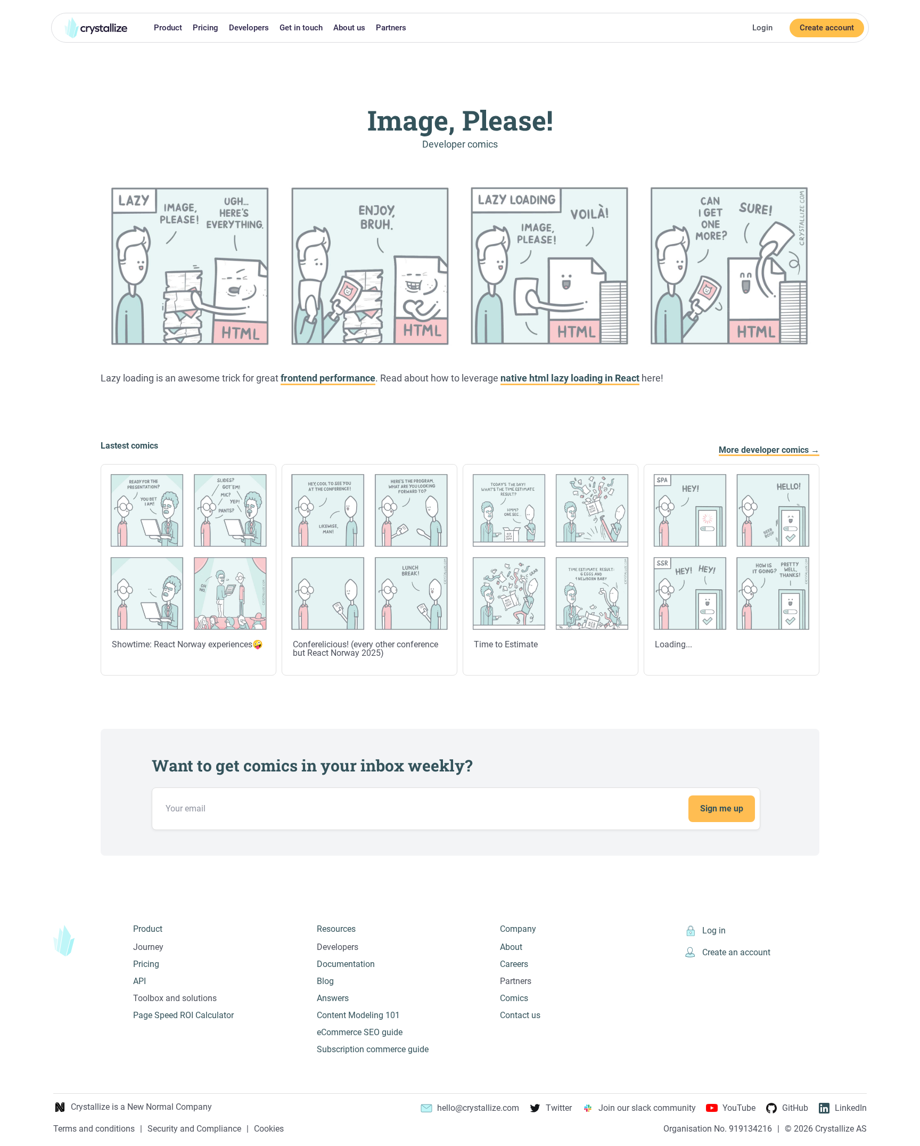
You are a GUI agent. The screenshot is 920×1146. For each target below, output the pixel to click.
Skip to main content (4, 6)
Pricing (205, 27)
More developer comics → (769, 450)
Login (762, 27)
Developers (249, 27)
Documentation (346, 964)
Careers (514, 964)
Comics (514, 998)
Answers (333, 998)
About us (349, 27)
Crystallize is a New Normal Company (141, 1107)
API (139, 981)
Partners (391, 27)
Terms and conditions (94, 1129)
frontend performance (328, 378)
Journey (148, 947)
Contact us (520, 1015)
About (511, 947)
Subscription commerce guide (373, 1049)
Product (168, 27)
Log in (714, 930)
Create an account (736, 952)
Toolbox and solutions (175, 998)
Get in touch (301, 27)
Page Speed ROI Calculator (183, 1015)
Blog (325, 981)
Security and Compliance (194, 1129)
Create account (827, 27)
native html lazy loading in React (569, 378)
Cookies (269, 1129)
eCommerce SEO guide (359, 1032)
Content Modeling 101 (358, 1015)
